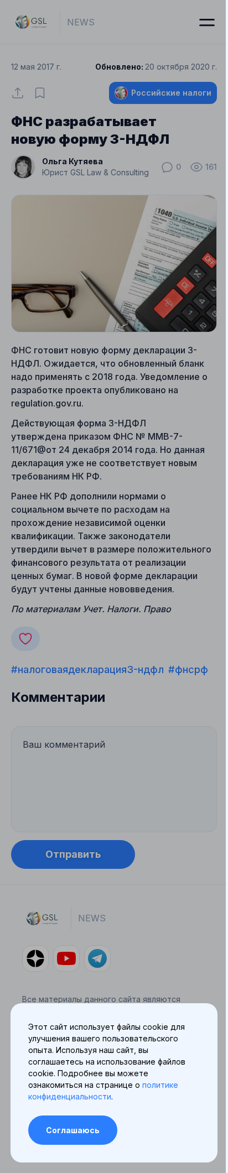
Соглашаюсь (73, 1130)
